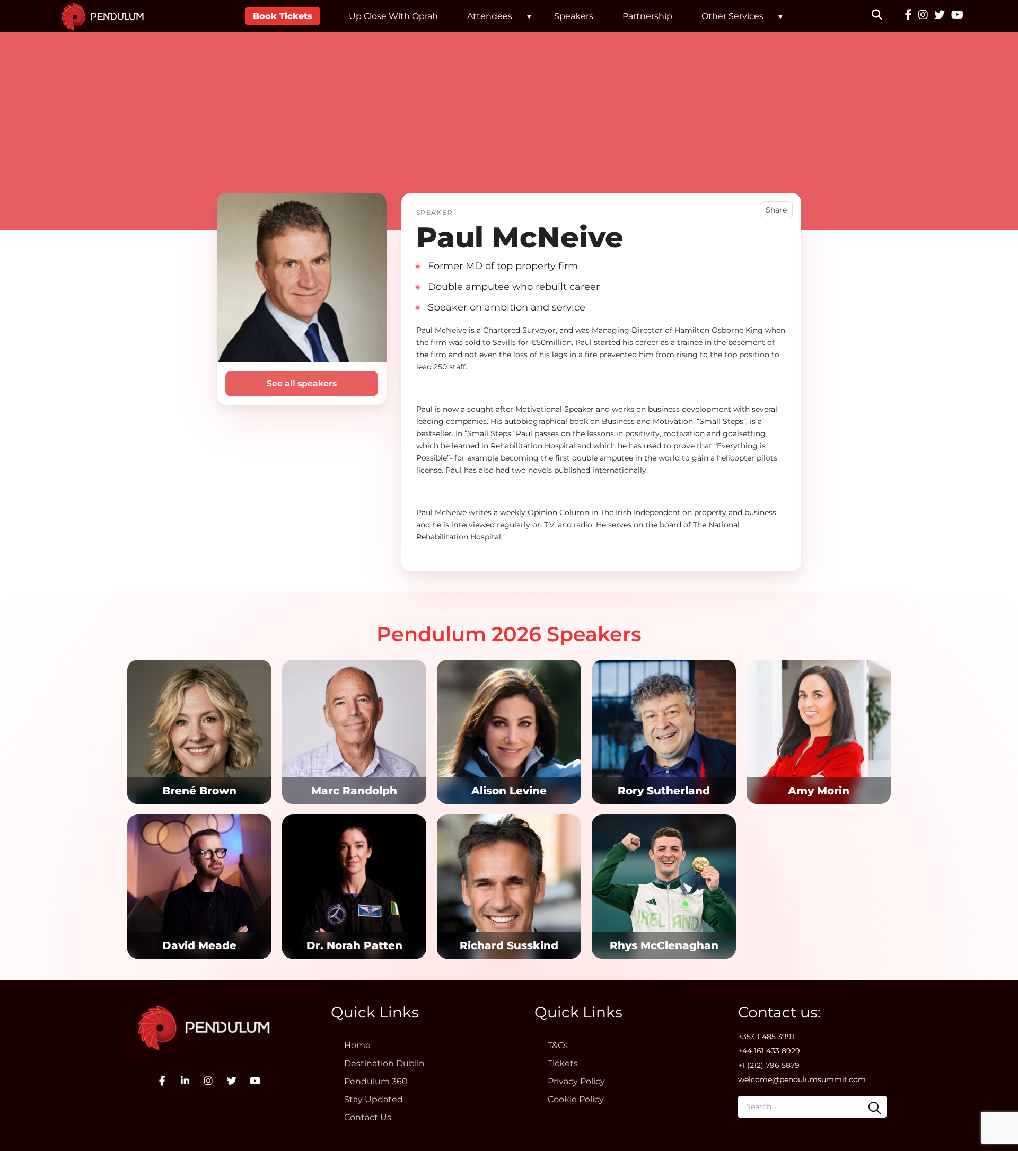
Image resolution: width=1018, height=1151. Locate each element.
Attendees (489, 16)
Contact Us (367, 1117)
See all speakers (302, 383)
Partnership (647, 16)
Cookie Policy (576, 1099)
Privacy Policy (576, 1081)
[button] (884, 16)
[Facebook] (908, 16)
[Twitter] (939, 16)
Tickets (563, 1063)
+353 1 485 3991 (766, 1036)
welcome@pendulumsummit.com (802, 1079)
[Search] (874, 1108)
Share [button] (776, 210)
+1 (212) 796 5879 (769, 1065)
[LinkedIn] (185, 1081)
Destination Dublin (384, 1063)
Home (357, 1045)
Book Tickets (282, 16)
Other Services (732, 16)
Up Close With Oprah (393, 16)
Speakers (573, 16)
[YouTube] (957, 16)
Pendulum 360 (376, 1081)
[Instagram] (923, 16)
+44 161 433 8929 (769, 1051)
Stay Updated (373, 1099)
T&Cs (558, 1045)
